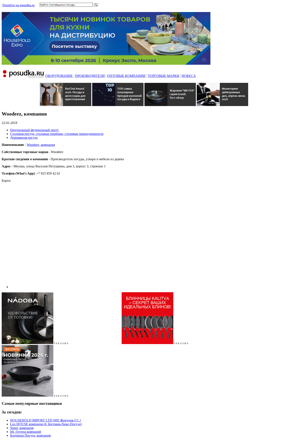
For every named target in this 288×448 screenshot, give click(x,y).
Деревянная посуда (24, 137)
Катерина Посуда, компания (30, 435)
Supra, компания (22, 428)
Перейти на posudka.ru (18, 5)
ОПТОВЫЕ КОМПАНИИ (126, 76)
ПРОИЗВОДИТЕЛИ (90, 76)
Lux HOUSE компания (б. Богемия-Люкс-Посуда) (46, 424)
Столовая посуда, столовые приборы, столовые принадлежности (57, 134)
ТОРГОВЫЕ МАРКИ (163, 76)
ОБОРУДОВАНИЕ (59, 76)
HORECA (189, 76)
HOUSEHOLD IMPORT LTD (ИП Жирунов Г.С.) (45, 420)
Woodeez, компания (41, 145)
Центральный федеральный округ (34, 130)
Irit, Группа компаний (25, 431)
